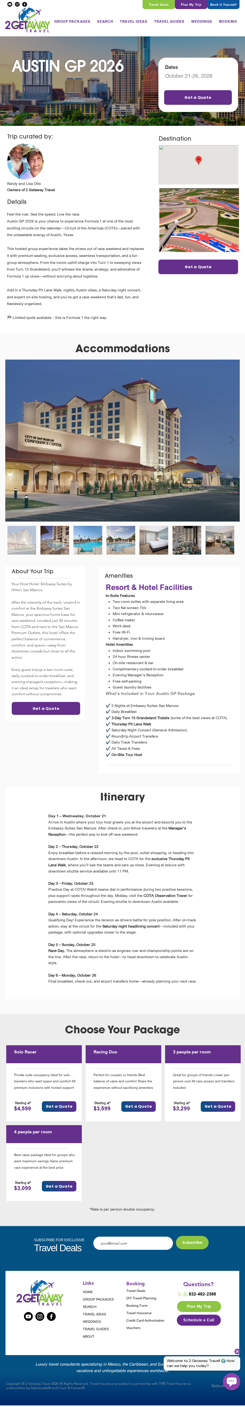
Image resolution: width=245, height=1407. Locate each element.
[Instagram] (17, 4)
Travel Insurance (139, 1313)
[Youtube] (9, 4)
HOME (88, 1292)
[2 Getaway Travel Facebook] (51, 1316)
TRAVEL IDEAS (94, 1314)
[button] (105, 21)
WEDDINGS (92, 1322)
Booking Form (137, 1305)
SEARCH (89, 1307)
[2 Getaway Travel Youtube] (28, 1316)
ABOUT (88, 1336)
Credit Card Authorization (142, 1320)
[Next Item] (231, 440)
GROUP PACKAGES (98, 1299)
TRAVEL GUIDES (96, 1329)
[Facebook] (24, 4)
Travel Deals (135, 1291)
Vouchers (133, 1328)
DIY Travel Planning (141, 1298)
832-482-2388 (202, 1293)
